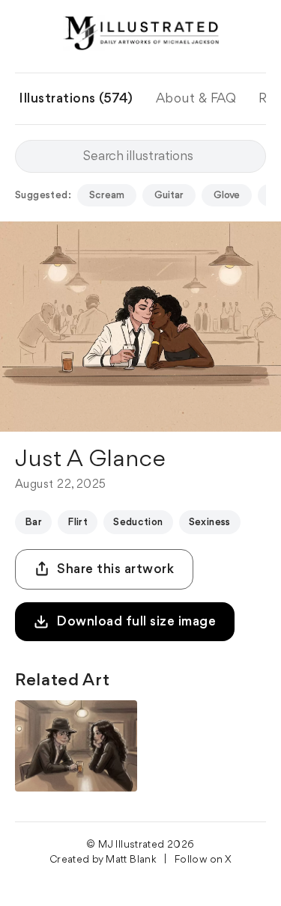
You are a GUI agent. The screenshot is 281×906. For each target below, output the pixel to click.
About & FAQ (196, 98)
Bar (33, 522)
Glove (227, 195)
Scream (106, 195)
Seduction (138, 522)
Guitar (169, 195)
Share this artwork (115, 569)
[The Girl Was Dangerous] (76, 746)
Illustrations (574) (76, 98)
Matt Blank (131, 859)
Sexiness (210, 522)
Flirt (77, 522)
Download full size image (136, 621)
